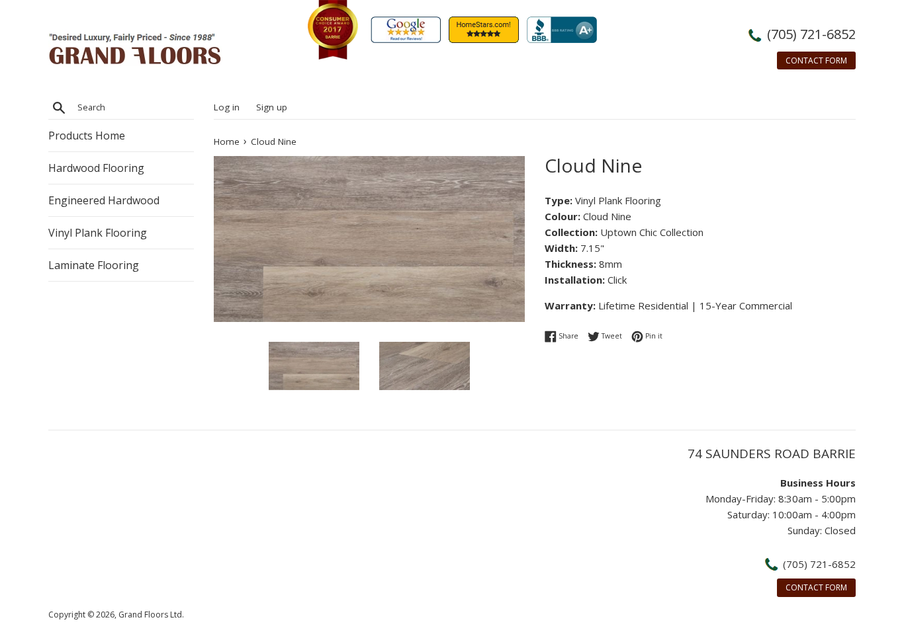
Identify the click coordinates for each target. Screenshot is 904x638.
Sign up (271, 107)
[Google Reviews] (408, 55)
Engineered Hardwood (103, 200)
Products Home (86, 135)
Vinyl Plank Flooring (97, 232)
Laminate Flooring (93, 265)
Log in (227, 107)
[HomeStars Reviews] (486, 55)
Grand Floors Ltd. (151, 614)
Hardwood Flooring (96, 168)
